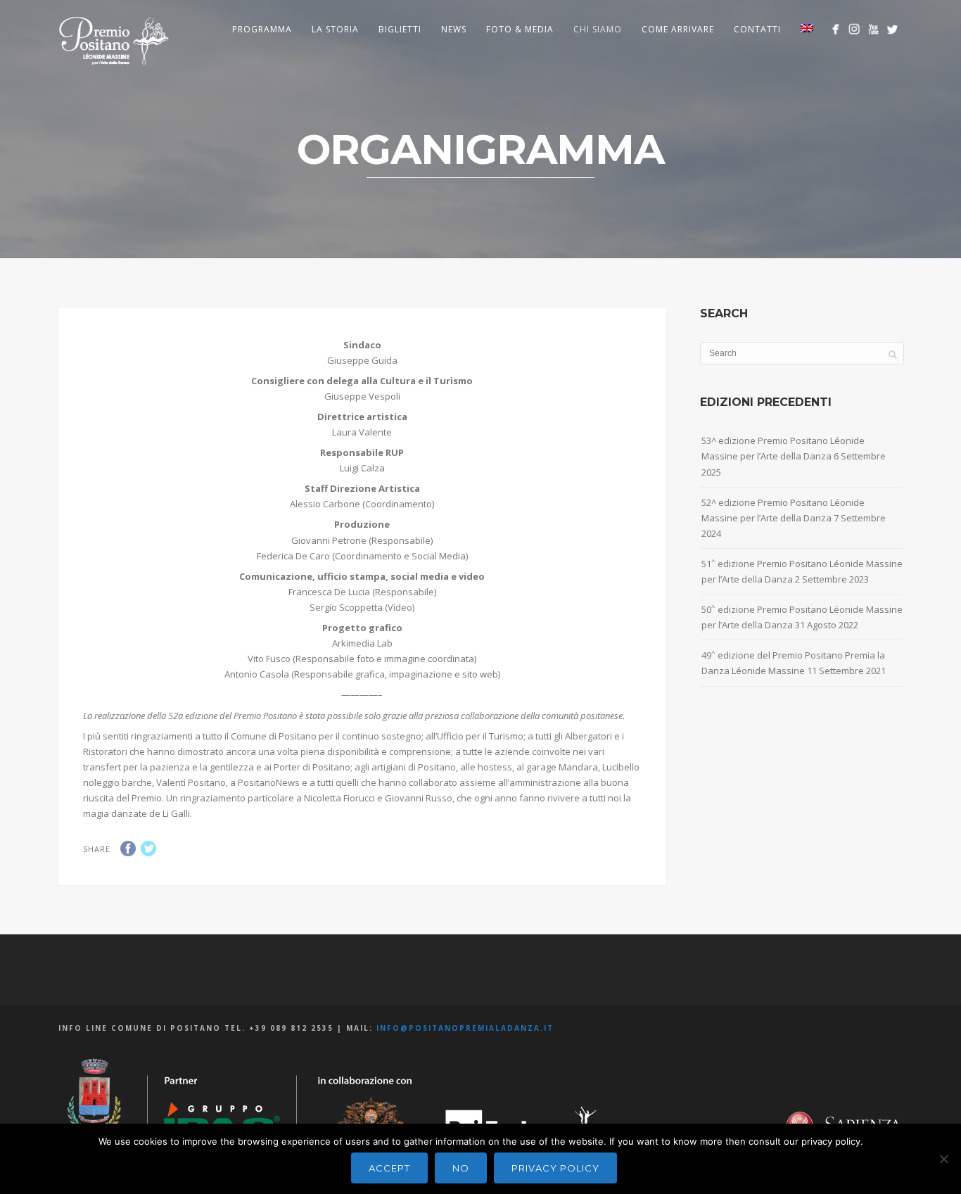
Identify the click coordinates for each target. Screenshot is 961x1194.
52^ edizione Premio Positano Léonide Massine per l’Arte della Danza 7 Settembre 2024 (793, 518)
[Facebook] (835, 29)
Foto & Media (520, 29)
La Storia (335, 29)
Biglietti (399, 29)
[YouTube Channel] (873, 29)
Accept (389, 1168)
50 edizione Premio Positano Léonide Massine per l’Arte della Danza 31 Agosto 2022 (802, 616)
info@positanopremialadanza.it (465, 1028)
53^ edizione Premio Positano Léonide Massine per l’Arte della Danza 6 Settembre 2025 (793, 456)
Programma (262, 29)
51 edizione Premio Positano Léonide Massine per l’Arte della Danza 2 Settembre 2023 (802, 571)
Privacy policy (555, 1168)
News (453, 29)
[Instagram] (854, 29)
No (460, 1168)
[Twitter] (892, 29)
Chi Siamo (597, 29)
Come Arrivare (678, 29)
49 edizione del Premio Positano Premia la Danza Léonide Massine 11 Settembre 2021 (793, 662)
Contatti (757, 29)
